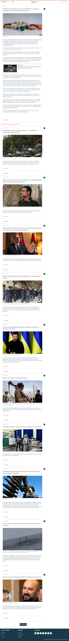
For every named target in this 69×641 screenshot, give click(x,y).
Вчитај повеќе (23, 624)
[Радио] (65, 2)
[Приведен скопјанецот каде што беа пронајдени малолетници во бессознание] (10, 68)
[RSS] (46, 633)
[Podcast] (48, 633)
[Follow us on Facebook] (35, 633)
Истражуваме (20, 634)
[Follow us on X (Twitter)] (38, 633)
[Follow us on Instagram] (43, 633)
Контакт (2, 636)
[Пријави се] (51, 633)
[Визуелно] (62, 2)
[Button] (6, 120)
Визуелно (19, 632)
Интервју (19, 636)
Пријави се (3, 632)
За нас (2, 634)
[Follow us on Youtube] (41, 633)
